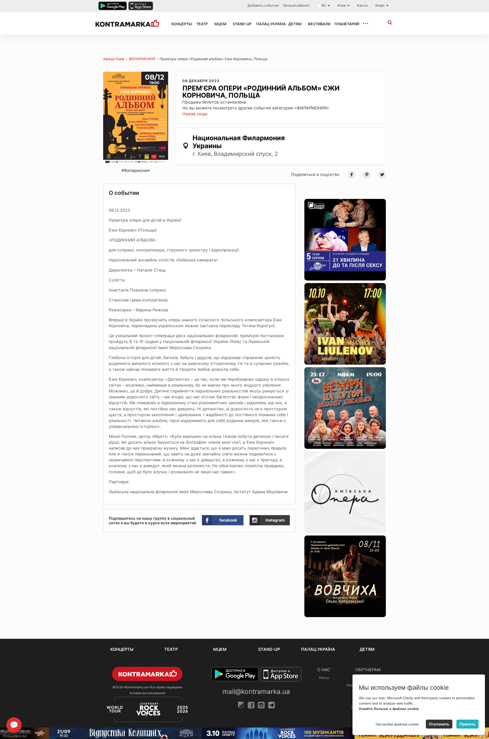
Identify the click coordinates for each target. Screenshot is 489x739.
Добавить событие (263, 5)
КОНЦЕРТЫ (179, 24)
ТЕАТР (200, 24)
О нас (323, 669)
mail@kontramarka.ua (256, 691)
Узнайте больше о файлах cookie (389, 709)
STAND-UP (240, 24)
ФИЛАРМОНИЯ (142, 59)
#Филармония (135, 170)
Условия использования (147, 693)
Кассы (362, 5)
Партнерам (368, 669)
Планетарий (344, 24)
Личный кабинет (296, 5)
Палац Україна (267, 24)
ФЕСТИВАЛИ (316, 24)
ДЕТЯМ (293, 24)
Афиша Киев (113, 59)
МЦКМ (219, 24)
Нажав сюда (194, 113)
